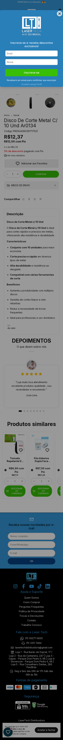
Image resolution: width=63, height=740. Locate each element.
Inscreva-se (31, 72)
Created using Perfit (31, 84)
